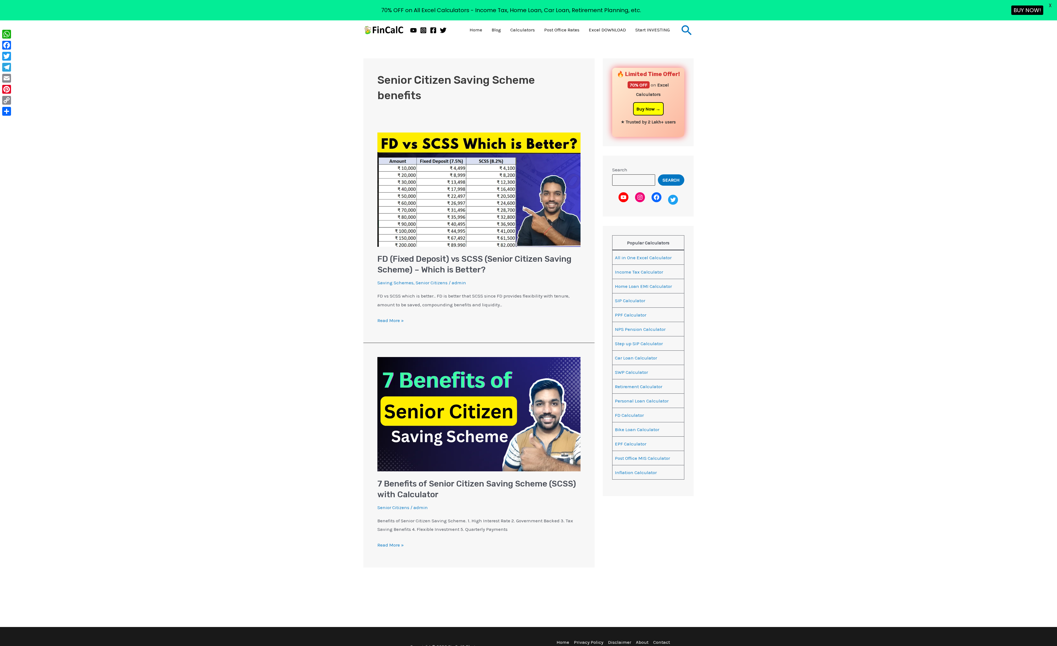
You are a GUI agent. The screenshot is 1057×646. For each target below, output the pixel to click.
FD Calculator (629, 415)
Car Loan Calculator (636, 358)
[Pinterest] (6, 89)
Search (619, 169)
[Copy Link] (6, 100)
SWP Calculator (631, 372)
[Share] (6, 111)
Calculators (522, 30)
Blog (496, 30)
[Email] (6, 78)
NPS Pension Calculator (640, 329)
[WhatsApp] (6, 34)
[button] (687, 30)
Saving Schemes (395, 282)
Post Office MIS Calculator (642, 458)
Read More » (390, 319)
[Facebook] (433, 30)
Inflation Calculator (636, 472)
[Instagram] (423, 30)
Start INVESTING (652, 30)
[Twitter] (443, 30)
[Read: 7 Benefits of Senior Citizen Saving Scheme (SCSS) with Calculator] (479, 414)
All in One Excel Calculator (643, 257)
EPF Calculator (630, 444)
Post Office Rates (561, 30)
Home (476, 30)
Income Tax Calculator (639, 272)
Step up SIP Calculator (639, 343)
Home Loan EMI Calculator (643, 286)
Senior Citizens (432, 282)
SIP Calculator (630, 300)
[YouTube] (413, 30)
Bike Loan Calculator (637, 429)
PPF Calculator (630, 315)
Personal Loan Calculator (642, 401)
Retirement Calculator (638, 386)
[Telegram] (6, 67)
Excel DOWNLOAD (607, 30)
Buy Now (645, 109)
